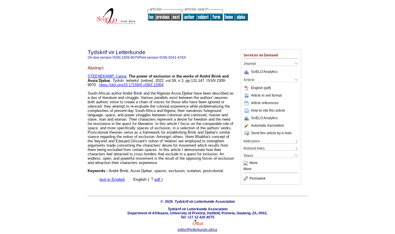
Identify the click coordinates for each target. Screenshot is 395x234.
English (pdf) (261, 88)
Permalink (257, 178)
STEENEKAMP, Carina (107, 76)
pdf (157, 179)
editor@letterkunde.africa (197, 230)
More (254, 163)
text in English (112, 179)
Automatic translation (267, 126)
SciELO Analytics (264, 72)
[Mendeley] (246, 163)
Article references (264, 103)
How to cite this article (268, 110)
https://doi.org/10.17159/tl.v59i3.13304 (131, 85)
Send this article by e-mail (271, 133)
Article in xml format (266, 95)
